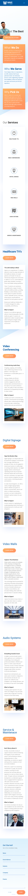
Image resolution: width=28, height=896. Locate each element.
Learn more (9, 258)
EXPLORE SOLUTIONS (12, 38)
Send (21, 892)
